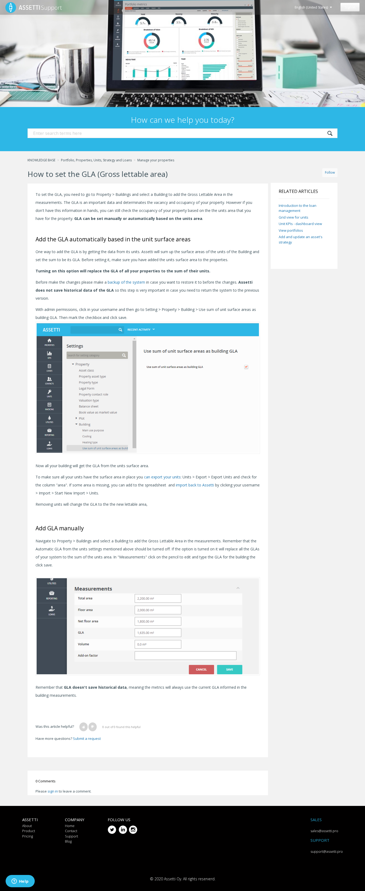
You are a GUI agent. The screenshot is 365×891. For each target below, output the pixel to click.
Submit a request (87, 738)
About (27, 825)
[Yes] (83, 726)
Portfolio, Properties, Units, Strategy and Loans (96, 160)
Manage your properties (155, 160)
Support (71, 836)
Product (28, 830)
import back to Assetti (195, 485)
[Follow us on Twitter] (112, 827)
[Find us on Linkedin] (123, 827)
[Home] (33, 7)
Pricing (27, 836)
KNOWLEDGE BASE (41, 160)
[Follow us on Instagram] (133, 827)
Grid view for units (293, 217)
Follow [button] (330, 172)
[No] (92, 726)
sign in (53, 791)
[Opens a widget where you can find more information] (20, 881)
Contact (71, 830)
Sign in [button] (350, 7)
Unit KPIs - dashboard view (300, 223)
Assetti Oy (172, 878)
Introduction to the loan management (297, 208)
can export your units (162, 476)
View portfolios (291, 230)
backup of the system (126, 282)
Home (70, 825)
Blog (68, 841)
